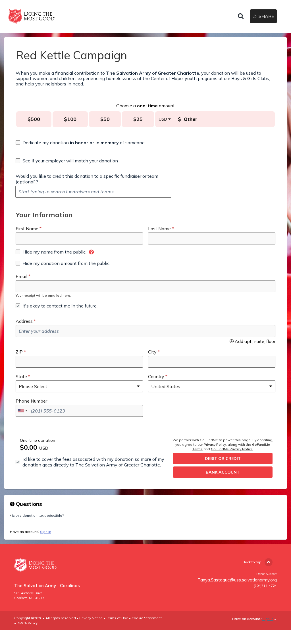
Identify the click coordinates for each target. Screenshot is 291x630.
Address (24, 321)
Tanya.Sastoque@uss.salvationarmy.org (237, 580)
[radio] (33, 119)
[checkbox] (80, 142)
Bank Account (223, 472)
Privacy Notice (91, 618)
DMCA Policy (27, 623)
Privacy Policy (215, 444)
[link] (32, 16)
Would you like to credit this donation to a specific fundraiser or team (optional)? (87, 179)
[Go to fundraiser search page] (241, 16)
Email (21, 276)
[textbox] (93, 192)
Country (156, 376)
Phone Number (31, 401)
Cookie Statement (147, 618)
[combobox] (22, 410)
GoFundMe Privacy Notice (232, 449)
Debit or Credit (223, 458)
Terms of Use (117, 618)
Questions (28, 504)
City (152, 352)
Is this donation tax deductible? (38, 515)
